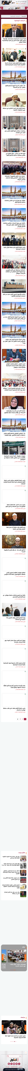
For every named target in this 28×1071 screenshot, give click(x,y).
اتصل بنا (7, 1066)
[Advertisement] (14, 744)
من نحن (20, 1066)
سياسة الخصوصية (14, 1066)
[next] (17, 719)
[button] (3, 957)
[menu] (26, 8)
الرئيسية (24, 16)
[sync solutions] (20, 1069)
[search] (1, 8)
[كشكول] (14, 1060)
